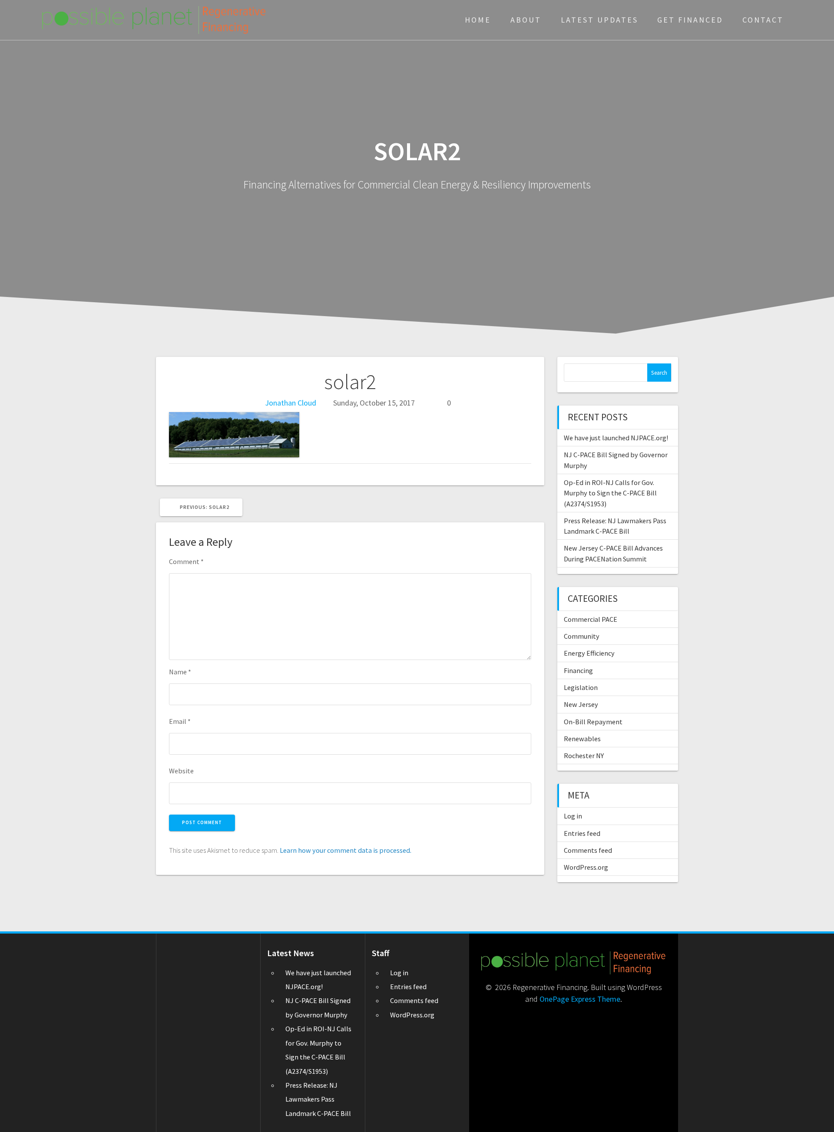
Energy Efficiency (589, 653)
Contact (763, 20)
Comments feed (588, 850)
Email (180, 721)
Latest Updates (599, 20)
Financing (578, 670)
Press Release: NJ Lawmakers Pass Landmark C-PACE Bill (318, 1099)
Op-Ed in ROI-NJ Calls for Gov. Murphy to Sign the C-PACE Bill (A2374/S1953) (610, 493)
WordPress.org (586, 867)
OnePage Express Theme (579, 999)
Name (180, 671)
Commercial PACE (590, 619)
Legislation (581, 687)
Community (581, 636)
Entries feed (582, 833)
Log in (573, 816)
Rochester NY (584, 755)
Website (181, 770)
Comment (186, 561)
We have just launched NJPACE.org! (616, 437)
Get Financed (690, 20)
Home (478, 20)
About (525, 20)
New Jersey (581, 704)
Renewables (582, 738)
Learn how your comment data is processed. (345, 850)
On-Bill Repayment (593, 721)
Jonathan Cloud (290, 403)
